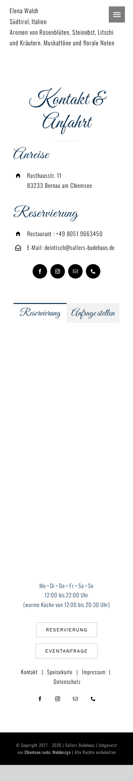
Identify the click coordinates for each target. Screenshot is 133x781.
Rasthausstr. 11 (44, 175)
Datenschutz (67, 681)
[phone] (93, 271)
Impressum (94, 672)
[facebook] (40, 271)
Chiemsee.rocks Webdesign (48, 752)
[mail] (75, 271)
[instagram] (57, 271)
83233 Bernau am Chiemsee (59, 185)
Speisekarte (60, 672)
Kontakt (29, 672)
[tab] (40, 313)
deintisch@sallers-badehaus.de (80, 247)
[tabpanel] (66, 403)
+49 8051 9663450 (79, 233)
